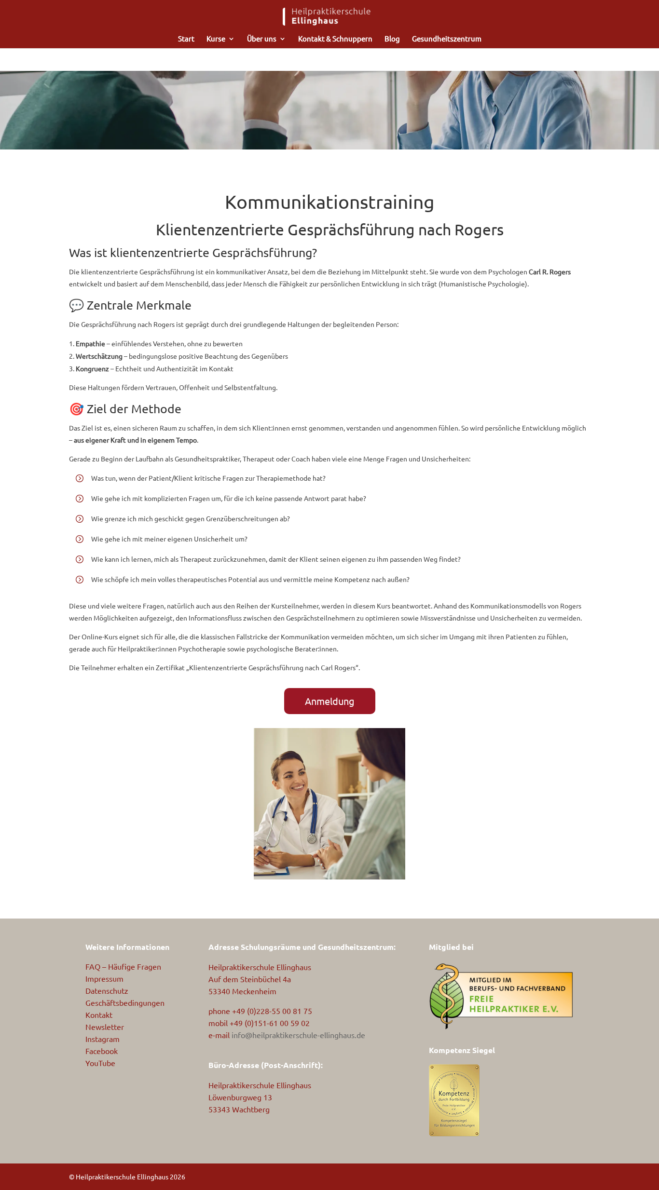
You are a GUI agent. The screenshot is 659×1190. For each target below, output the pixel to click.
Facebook (101, 1050)
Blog (392, 39)
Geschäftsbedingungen (125, 1002)
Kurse (215, 39)
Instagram (102, 1038)
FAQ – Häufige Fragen (123, 966)
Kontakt (98, 1014)
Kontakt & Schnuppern (335, 39)
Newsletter (104, 1026)
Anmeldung (330, 701)
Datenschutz (106, 990)
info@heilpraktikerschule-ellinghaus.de (298, 1035)
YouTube (100, 1063)
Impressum (104, 978)
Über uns (261, 39)
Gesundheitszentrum (446, 39)
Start (186, 39)
